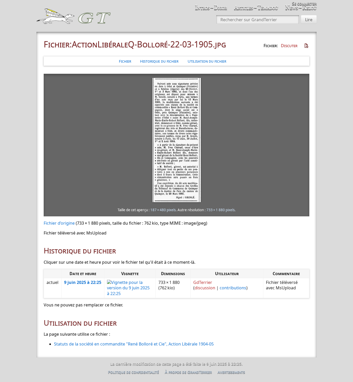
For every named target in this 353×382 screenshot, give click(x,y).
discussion (205, 288)
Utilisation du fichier (207, 61)
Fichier (125, 61)
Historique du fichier (159, 61)
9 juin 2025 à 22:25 (82, 282)
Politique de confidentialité (133, 371)
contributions (233, 288)
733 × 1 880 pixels (220, 210)
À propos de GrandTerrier (188, 371)
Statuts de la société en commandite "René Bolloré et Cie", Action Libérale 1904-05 (134, 344)
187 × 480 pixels (163, 210)
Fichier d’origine (59, 223)
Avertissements (231, 371)
